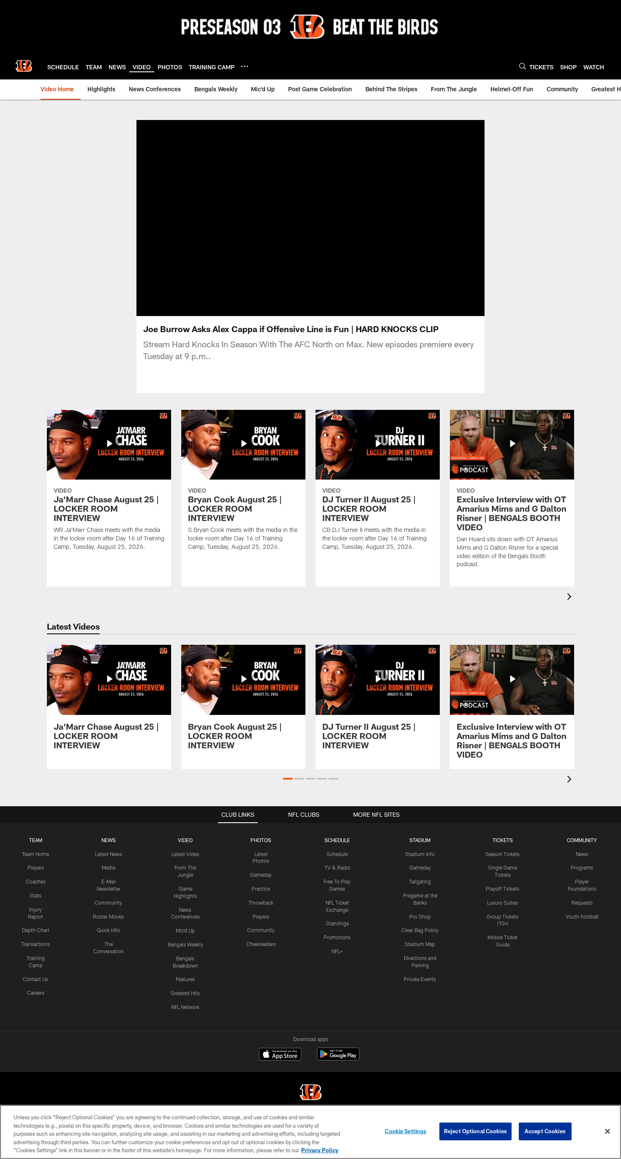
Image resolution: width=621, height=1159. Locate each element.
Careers (35, 992)
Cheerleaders (261, 944)
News (582, 854)
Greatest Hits (185, 993)
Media (108, 867)
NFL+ (337, 951)
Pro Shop (420, 916)
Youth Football (582, 916)
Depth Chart (35, 930)
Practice (261, 889)
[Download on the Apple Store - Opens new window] (280, 1055)
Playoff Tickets (502, 889)
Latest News (108, 854)
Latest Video (185, 854)
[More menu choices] (244, 66)
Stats (35, 895)
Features (185, 979)
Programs (582, 867)
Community (108, 902)
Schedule (337, 854)
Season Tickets (502, 854)
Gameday (261, 875)
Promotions (337, 937)
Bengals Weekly (185, 944)
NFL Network (185, 1007)
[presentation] (570, 597)
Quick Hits (108, 930)
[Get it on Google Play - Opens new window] (338, 1058)
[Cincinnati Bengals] (310, 1093)
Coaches (36, 881)
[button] (288, 779)
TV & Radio (337, 867)
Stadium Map (420, 944)
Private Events (420, 979)
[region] (310, 1132)
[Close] (607, 1131)
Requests (582, 902)
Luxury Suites (502, 902)
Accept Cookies (545, 1131)
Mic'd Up (185, 930)
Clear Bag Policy (420, 930)
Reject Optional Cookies (475, 1131)
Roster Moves (108, 916)
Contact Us (35, 979)
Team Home (35, 854)
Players (35, 867)
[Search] (522, 66)
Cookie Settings (405, 1131)
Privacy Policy (319, 1150)
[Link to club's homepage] (24, 66)
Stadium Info (420, 854)
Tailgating (420, 881)
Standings (337, 923)
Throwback (260, 902)
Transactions (35, 944)
